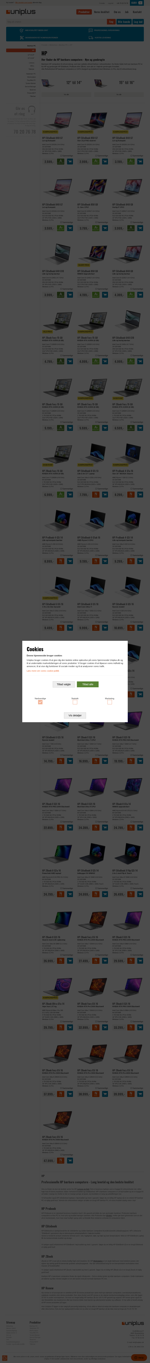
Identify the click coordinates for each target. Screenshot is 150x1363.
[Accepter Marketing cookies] (110, 702)
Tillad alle (87, 684)
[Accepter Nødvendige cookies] (40, 702)
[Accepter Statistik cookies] (75, 702)
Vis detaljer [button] (75, 715)
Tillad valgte (64, 684)
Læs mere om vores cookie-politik (43, 671)
